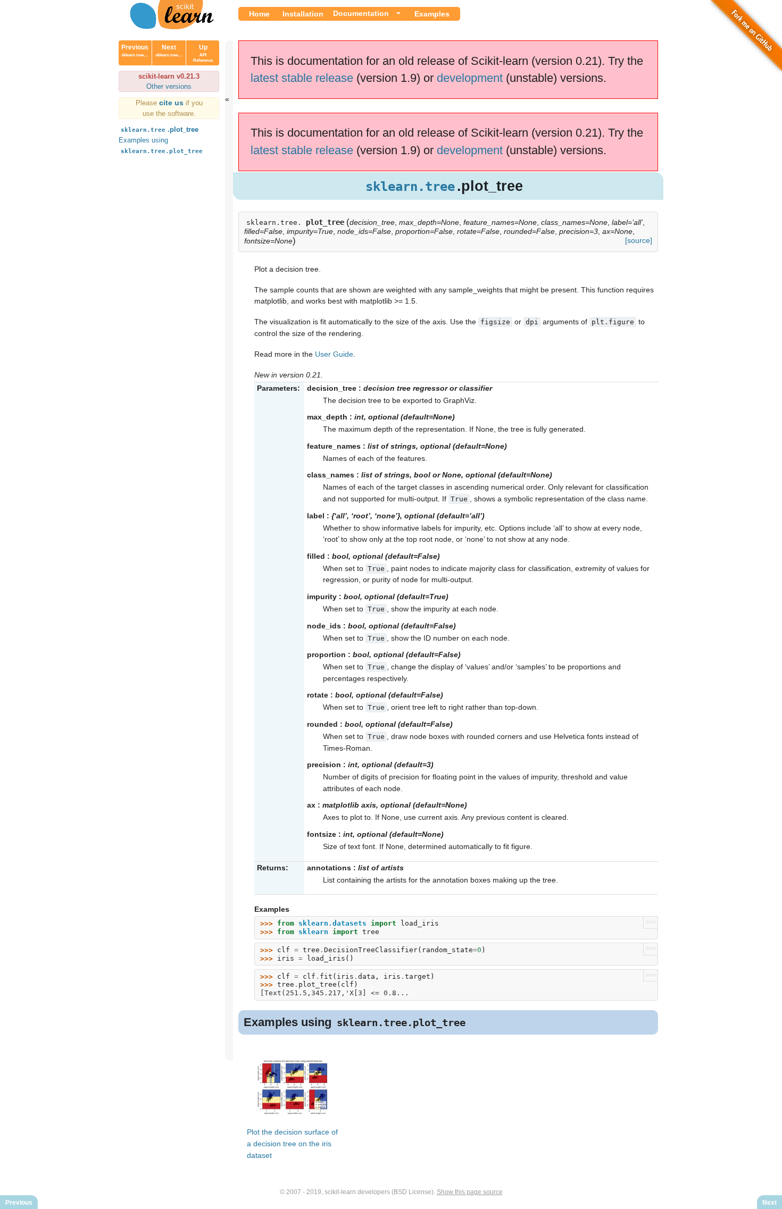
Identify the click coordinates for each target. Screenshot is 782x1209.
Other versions (169, 86)
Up (203, 53)
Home (259, 14)
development (470, 78)
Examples (432, 14)
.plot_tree (159, 129)
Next (168, 50)
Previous (134, 50)
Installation (302, 14)
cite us (172, 102)
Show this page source (470, 1192)
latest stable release (302, 78)
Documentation (361, 13)
